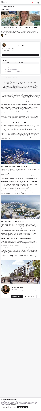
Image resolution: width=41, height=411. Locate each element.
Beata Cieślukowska (8, 34)
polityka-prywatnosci (13, 404)
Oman (3, 9)
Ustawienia (5, 407)
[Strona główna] (5, 2)
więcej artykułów (29, 296)
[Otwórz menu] (38, 2)
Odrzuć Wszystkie (13, 407)
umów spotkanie (16, 296)
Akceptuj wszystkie (22, 407)
